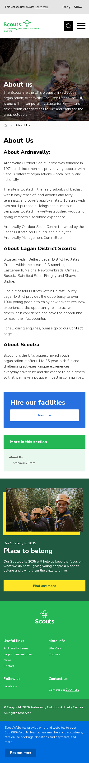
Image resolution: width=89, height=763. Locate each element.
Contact (76, 328)
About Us (16, 457)
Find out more (44, 586)
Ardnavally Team (24, 463)
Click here (72, 690)
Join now (44, 415)
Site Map (55, 648)
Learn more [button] (41, 7)
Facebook (10, 686)
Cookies (54, 654)
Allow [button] (78, 7)
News (8, 660)
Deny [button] (66, 7)
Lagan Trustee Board (18, 654)
